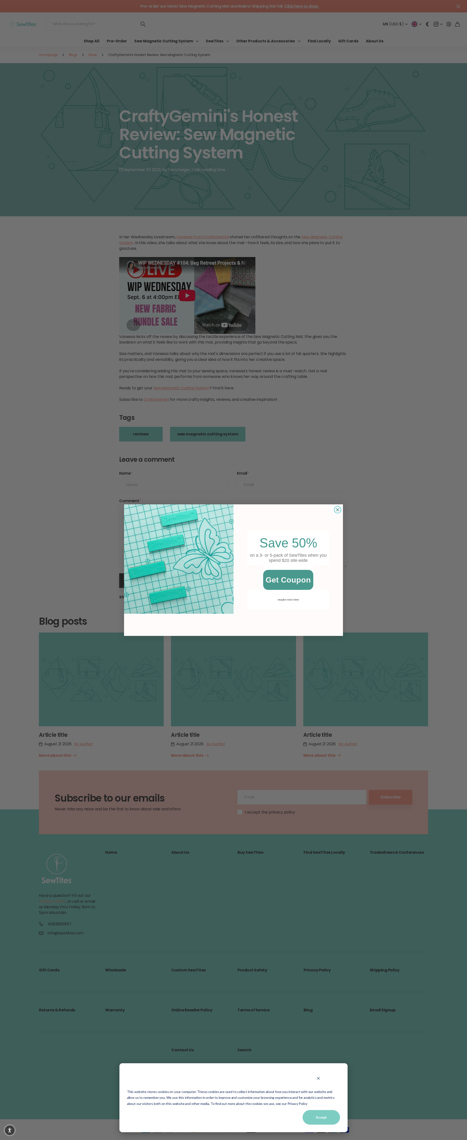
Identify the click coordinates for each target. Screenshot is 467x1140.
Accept (321, 1117)
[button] (10, 1130)
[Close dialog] (337, 509)
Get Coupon (288, 579)
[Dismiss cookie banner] (318, 1078)
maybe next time (288, 599)
